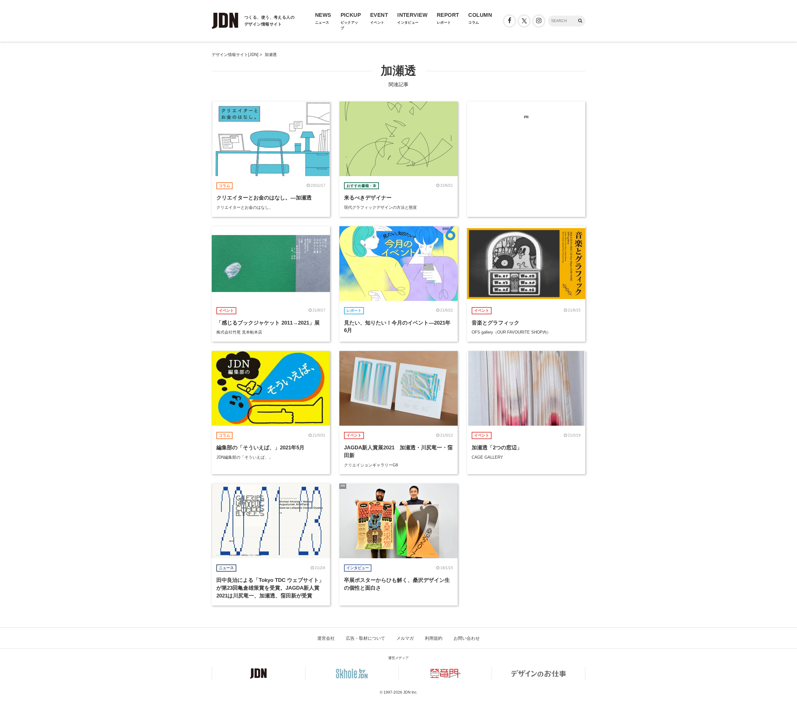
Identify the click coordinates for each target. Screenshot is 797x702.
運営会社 (326, 638)
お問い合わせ (467, 638)
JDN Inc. (410, 692)
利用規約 (433, 638)
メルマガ (405, 638)
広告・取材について (365, 638)
